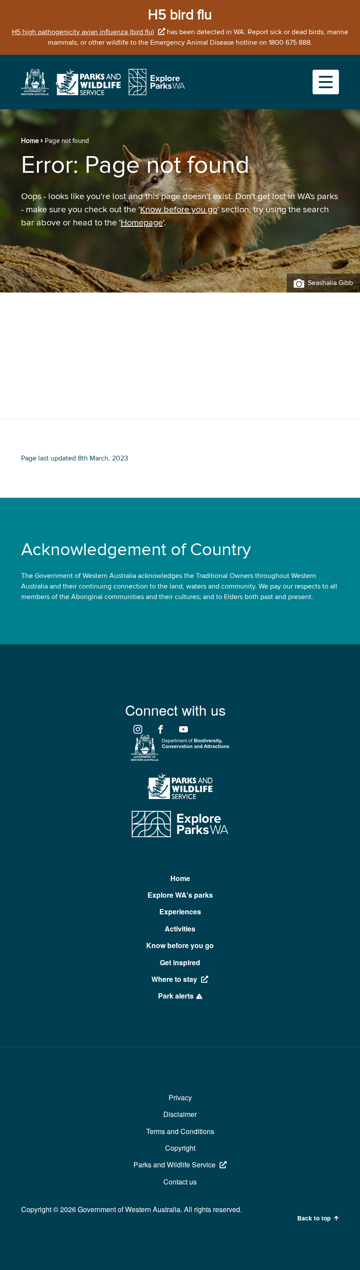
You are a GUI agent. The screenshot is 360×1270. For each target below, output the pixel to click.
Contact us (180, 1182)
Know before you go (178, 209)
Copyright (180, 1148)
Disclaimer (180, 1114)
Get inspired (180, 962)
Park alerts (176, 996)
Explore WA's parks (180, 895)
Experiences (180, 911)
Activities (180, 929)
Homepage (142, 223)
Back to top (314, 1218)
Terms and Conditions (180, 1131)
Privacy (180, 1097)
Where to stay (174, 979)
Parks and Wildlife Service (174, 1164)
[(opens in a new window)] (35, 93)
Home (30, 141)
